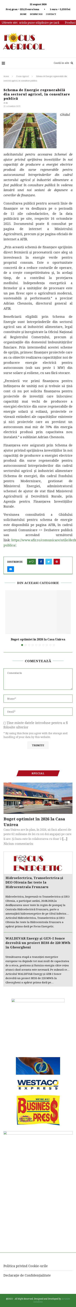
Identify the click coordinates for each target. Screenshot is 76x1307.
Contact (51, 14)
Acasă (6, 76)
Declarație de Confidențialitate (27, 1275)
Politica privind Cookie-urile (26, 1266)
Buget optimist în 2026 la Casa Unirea (38, 639)
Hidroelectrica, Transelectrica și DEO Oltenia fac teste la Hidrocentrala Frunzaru (34, 882)
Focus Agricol (22, 76)
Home (23, 14)
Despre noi (36, 14)
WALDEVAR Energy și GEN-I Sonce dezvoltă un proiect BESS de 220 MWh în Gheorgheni (37, 942)
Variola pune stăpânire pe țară (31, 22)
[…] (64, 839)
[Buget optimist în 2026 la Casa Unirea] (38, 612)
